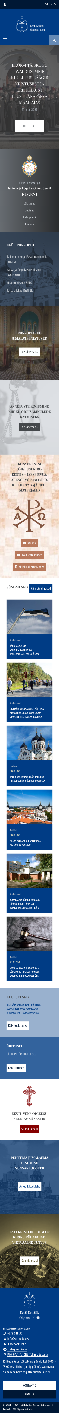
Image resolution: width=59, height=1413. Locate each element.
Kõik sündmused (41, 588)
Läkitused (29, 203)
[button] (2, 96)
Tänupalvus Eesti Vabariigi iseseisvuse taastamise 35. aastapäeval (24, 650)
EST (46, 4)
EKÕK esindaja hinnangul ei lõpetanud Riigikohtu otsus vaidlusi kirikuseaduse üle (24, 972)
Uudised (29, 210)
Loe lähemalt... (29, 352)
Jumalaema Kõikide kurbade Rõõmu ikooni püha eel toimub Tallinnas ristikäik (25, 904)
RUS (53, 4)
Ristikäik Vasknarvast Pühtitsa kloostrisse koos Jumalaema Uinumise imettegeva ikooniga (27, 713)
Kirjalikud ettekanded (31, 567)
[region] (29, 97)
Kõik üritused (16, 1068)
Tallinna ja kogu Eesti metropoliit (27, 259)
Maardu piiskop (20, 283)
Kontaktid (29, 1385)
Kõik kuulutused (17, 1026)
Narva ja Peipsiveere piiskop (24, 272)
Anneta (29, 1394)
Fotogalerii (29, 217)
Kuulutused (15, 640)
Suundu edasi (29, 1129)
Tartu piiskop (20, 290)
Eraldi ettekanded (31, 555)
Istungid (32, 543)
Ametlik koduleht (29, 1186)
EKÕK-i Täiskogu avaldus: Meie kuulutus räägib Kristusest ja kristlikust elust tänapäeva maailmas (29, 83)
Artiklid (13, 830)
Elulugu (29, 224)
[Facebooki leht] (5, 4)
